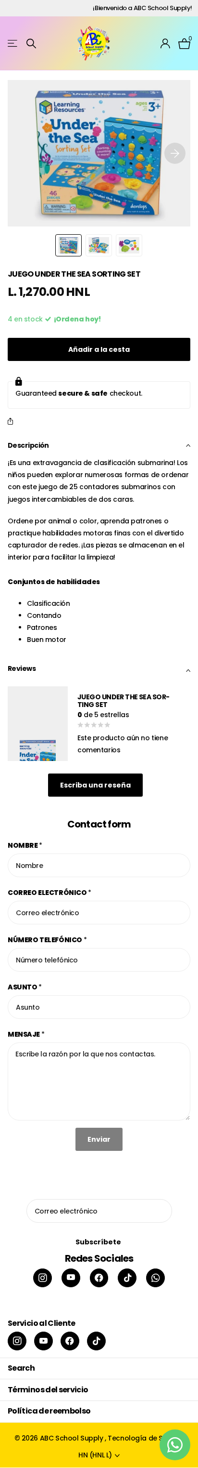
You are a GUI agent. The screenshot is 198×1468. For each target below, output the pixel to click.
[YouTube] (71, 1277)
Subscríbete (99, 1242)
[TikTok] (127, 1277)
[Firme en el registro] (166, 43)
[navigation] (68, 245)
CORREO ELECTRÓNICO (49, 892)
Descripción (28, 445)
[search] (31, 43)
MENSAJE (26, 1034)
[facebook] (99, 1277)
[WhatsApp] (155, 1277)
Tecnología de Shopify (146, 1438)
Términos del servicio (48, 1389)
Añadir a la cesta (99, 349)
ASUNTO (25, 987)
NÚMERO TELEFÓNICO (47, 940)
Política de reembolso (49, 1410)
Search (21, 1368)
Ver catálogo (13, 44)
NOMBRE (25, 845)
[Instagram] (42, 1277)
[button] (175, 153)
